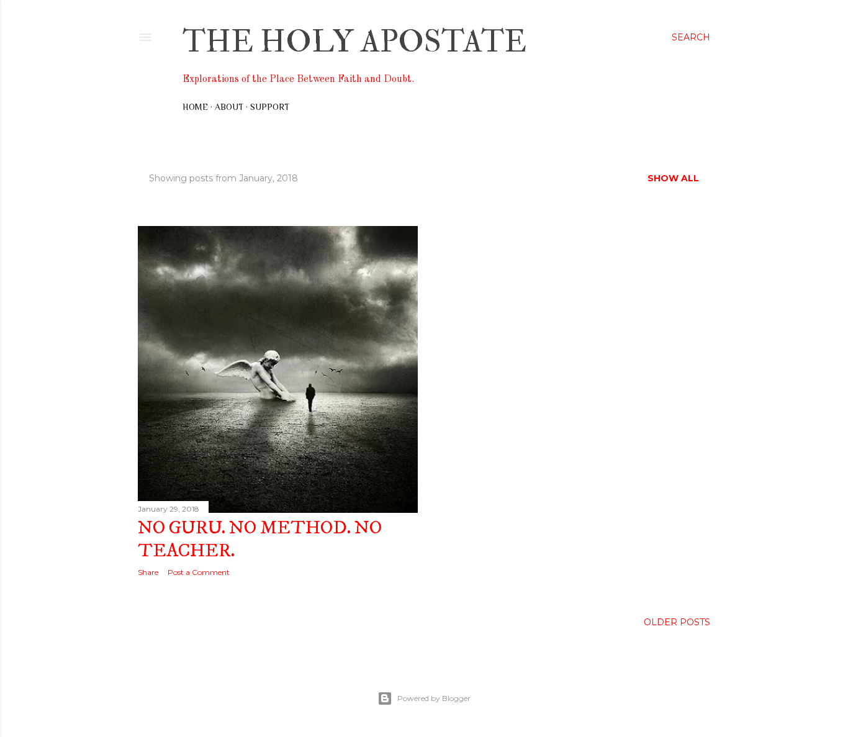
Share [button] (148, 572)
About (229, 107)
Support (269, 107)
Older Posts (677, 622)
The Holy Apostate (354, 41)
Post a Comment (199, 572)
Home (195, 107)
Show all (673, 178)
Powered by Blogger (434, 698)
